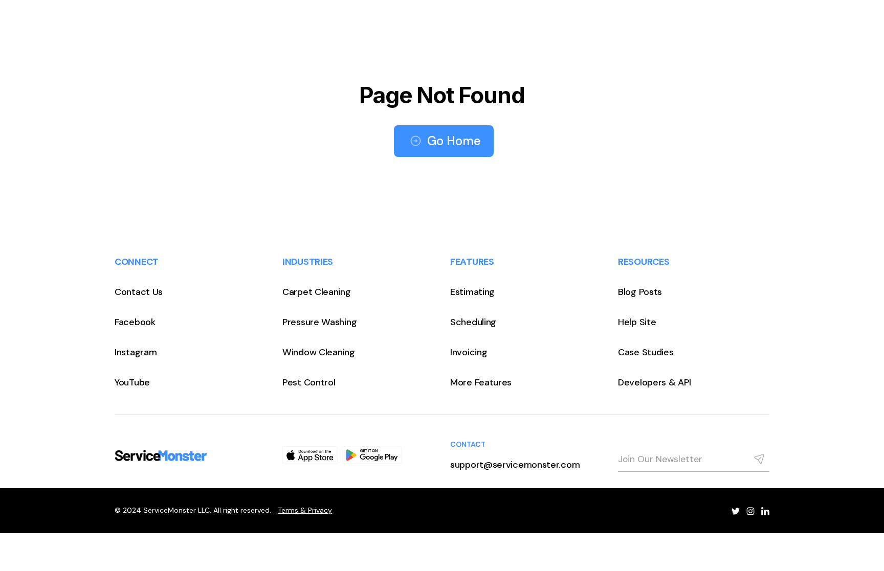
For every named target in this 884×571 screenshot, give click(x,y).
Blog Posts (640, 292)
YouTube (132, 382)
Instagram (136, 352)
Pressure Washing (319, 322)
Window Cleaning (318, 352)
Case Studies (645, 352)
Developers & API (654, 382)
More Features (481, 382)
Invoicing (468, 352)
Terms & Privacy (305, 510)
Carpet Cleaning (316, 292)
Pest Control (308, 382)
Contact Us (139, 292)
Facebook (135, 322)
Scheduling (473, 322)
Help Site (637, 322)
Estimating (472, 292)
